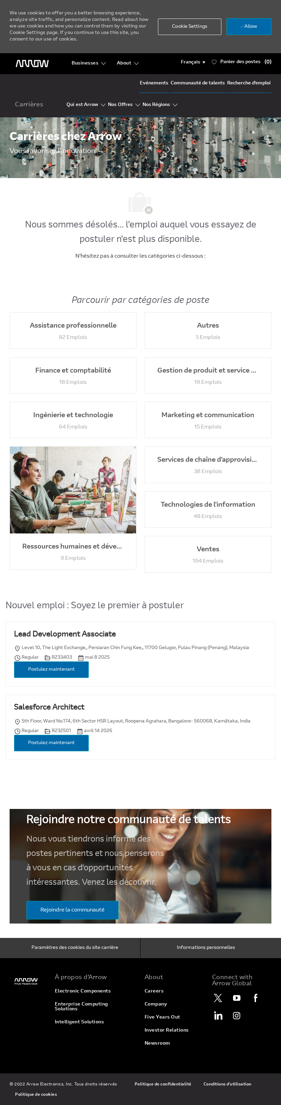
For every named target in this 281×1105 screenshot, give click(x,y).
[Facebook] (255, 998)
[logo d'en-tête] (32, 64)
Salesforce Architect (49, 708)
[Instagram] (237, 1015)
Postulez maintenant (51, 669)
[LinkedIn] (218, 1015)
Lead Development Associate (65, 634)
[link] (28, 981)
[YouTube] (237, 998)
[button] (193, 62)
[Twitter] (218, 998)
